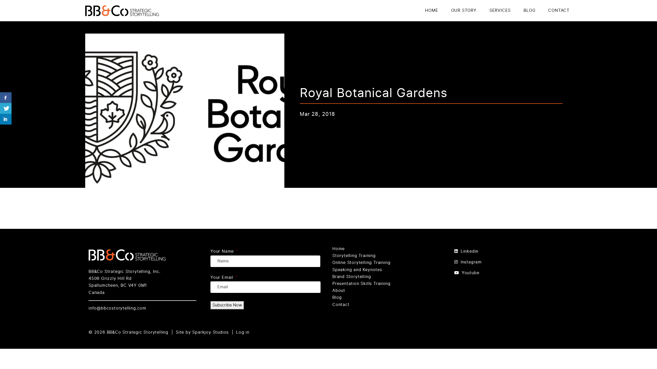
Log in (242, 332)
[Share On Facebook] (6, 97)
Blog (337, 297)
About (338, 291)
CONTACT (558, 10)
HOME (431, 10)
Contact (341, 305)
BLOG (529, 10)
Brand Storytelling (351, 277)
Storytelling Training (354, 256)
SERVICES (500, 10)
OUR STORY (464, 10)
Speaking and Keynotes (357, 270)
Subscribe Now (227, 305)
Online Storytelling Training (361, 263)
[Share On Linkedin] (6, 119)
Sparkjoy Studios (210, 332)
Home (338, 249)
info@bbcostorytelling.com (117, 308)
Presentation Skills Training (361, 284)
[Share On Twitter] (6, 108)
